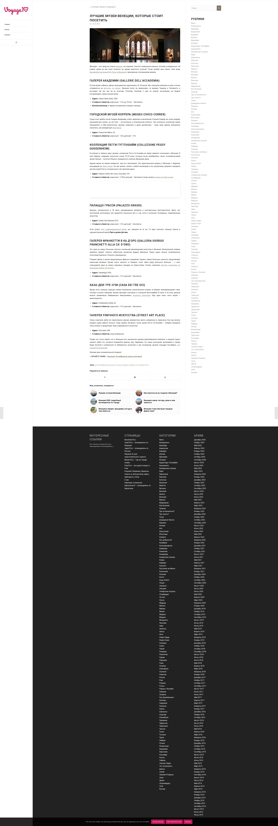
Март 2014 (198, 789)
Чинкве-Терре (197, 347)
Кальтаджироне (197, 129)
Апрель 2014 (199, 786)
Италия (95, 7)
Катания (194, 158)
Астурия (194, 43)
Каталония (195, 155)
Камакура (195, 132)
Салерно (194, 278)
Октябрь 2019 (199, 614)
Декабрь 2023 (200, 480)
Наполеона (116, 128)
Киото (193, 161)
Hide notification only (174, 822)
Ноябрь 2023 (199, 483)
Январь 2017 (199, 709)
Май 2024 (198, 468)
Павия (193, 232)
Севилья (194, 289)
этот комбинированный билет (114, 229)
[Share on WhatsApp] (165, 377)
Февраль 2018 (200, 672)
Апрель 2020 (199, 597)
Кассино (194, 149)
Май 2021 (198, 560)
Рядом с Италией (198, 272)
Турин (193, 321)
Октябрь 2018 (199, 649)
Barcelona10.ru (130, 440)
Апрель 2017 (199, 700)
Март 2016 (198, 735)
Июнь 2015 (198, 760)
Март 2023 (198, 506)
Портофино (195, 252)
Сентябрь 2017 (200, 686)
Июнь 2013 (198, 815)
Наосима (194, 206)
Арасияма (195, 40)
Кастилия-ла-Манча (199, 152)
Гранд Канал (107, 166)
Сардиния (195, 286)
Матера (194, 192)
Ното (193, 218)
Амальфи (195, 29)
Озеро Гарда (196, 221)
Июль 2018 (198, 657)
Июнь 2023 (198, 497)
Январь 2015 (199, 772)
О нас (126, 480)
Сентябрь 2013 (200, 806)
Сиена (193, 292)
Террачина (195, 309)
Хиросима (195, 335)
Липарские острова (199, 175)
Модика (194, 201)
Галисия (194, 92)
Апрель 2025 (199, 448)
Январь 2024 (199, 477)
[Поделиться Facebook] (105, 377)
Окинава (194, 226)
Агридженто (196, 26)
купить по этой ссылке (164, 177)
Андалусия (195, 32)
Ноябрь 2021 (199, 548)
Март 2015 (198, 766)
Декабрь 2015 (200, 743)
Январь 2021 (199, 571)
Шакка (193, 352)
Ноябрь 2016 (199, 715)
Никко (193, 215)
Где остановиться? (198, 95)
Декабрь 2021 (200, 546)
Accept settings (158, 822)
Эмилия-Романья (198, 358)
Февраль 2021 (200, 569)
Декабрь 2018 (200, 643)
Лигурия (194, 172)
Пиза (193, 246)
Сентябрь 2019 (200, 617)
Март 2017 (198, 703)
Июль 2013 (198, 812)
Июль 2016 (198, 723)
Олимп (127, 463)
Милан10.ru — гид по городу (135, 460)
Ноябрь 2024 (199, 454)
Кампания (195, 135)
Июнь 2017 (198, 695)
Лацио (193, 166)
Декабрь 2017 (200, 677)
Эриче (193, 364)
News (193, 23)
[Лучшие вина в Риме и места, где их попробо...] (276, 413)
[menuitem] (16, 24)
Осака (193, 229)
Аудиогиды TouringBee (200, 46)
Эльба (193, 355)
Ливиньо (194, 169)
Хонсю (194, 341)
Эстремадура (196, 367)
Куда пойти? (196, 163)
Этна (193, 370)
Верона (194, 83)
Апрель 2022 (199, 537)
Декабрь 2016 (200, 712)
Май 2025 (198, 445)
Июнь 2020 (198, 591)
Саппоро (194, 284)
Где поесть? (196, 98)
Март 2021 (198, 566)
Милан (193, 195)
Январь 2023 (199, 511)
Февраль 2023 (200, 508)
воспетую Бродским (141, 295)
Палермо (195, 235)
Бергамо (194, 60)
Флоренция (195, 329)
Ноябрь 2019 (199, 611)
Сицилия (194, 298)
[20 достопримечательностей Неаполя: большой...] (1, 413)
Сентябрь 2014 (200, 775)
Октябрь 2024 (199, 457)
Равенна (194, 258)
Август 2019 (199, 620)
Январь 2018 (199, 674)
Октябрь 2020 (199, 580)
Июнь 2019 (198, 626)
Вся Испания (196, 89)
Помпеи (194, 249)
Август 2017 (199, 689)
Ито (192, 112)
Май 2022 (198, 534)
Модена (194, 198)
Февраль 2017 (200, 706)
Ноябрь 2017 (199, 680)
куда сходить (123, 365)
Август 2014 (199, 778)
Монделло (195, 204)
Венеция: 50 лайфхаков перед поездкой (125, 356)
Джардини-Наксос (198, 103)
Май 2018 (198, 663)
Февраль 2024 (200, 474)
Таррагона (195, 307)
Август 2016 (199, 720)
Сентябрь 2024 (200, 460)
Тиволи (194, 312)
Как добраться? (197, 123)
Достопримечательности (105, 365)
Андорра (194, 35)
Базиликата (195, 49)
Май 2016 (198, 729)
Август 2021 (199, 554)
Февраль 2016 (200, 737)
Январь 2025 (199, 451)
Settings (188, 822)
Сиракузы (195, 295)
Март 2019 (198, 634)
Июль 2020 (198, 589)
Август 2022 (199, 526)
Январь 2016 (199, 740)
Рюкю (193, 269)
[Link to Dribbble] (16, 42)
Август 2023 (199, 491)
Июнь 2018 (198, 660)
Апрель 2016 (199, 732)
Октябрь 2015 (199, 749)
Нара (193, 209)
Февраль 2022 (200, 540)
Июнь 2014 (198, 780)
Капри (193, 143)
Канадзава (195, 138)
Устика (194, 327)
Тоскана (194, 318)
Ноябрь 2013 (199, 800)
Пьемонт (194, 255)
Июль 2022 (198, 528)
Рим (193, 264)
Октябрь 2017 (199, 683)
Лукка (193, 183)
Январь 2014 (199, 795)
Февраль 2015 (200, 769)
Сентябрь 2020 (200, 583)
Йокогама (195, 118)
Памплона (195, 238)
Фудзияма (195, 332)
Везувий (194, 75)
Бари (193, 55)
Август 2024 (199, 463)
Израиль (194, 106)
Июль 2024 (198, 466)
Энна (193, 361)
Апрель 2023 (199, 503)
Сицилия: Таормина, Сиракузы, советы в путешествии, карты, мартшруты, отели (136, 474)
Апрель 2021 (199, 563)
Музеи (132, 365)
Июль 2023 (198, 494)
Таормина (195, 304)
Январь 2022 (199, 543)
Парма (193, 241)
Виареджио (195, 86)
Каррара (194, 146)
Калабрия (195, 126)
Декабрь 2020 (200, 574)
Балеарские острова (199, 52)
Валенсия (195, 66)
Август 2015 (199, 755)
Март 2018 (198, 669)
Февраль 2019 (200, 637)
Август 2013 (199, 809)
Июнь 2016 (198, 726)
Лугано (194, 181)
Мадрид (194, 186)
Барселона (195, 57)
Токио (193, 315)
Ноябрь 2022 (199, 517)
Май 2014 (198, 783)
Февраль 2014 (200, 792)
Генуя (193, 100)
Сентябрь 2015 (200, 752)
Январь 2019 (199, 640)
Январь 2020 (199, 606)
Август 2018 (199, 654)
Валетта (194, 69)
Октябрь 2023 (199, 485)
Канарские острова (199, 141)
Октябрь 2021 (199, 551)
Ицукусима (195, 115)
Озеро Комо (196, 223)
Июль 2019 (198, 623)
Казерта (194, 120)
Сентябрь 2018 (200, 652)
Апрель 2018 (199, 666)
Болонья (194, 63)
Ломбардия (195, 178)
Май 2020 (198, 594)
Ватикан (194, 72)
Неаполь (194, 212)
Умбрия (194, 324)
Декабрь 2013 (200, 798)
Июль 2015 (198, 757)
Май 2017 (198, 697)
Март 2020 (198, 600)
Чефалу (194, 344)
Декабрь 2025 (200, 440)
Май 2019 (198, 629)
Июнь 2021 (198, 557)
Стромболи (195, 301)
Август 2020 (199, 586)
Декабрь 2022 (200, 514)
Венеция (111, 7)
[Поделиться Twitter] (135, 377)
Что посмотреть (142, 365)
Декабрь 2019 (200, 609)
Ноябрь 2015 (199, 746)
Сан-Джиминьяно (198, 281)
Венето (103, 7)
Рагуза (194, 261)
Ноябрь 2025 (199, 443)
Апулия (194, 37)
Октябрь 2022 (199, 520)
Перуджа (195, 244)
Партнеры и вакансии (133, 483)
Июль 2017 (198, 692)
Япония (194, 372)
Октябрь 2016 (199, 717)
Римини (194, 267)
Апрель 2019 (199, 632)
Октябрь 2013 (199, 803)
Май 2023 (198, 500)
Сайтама (194, 275)
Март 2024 (198, 471)
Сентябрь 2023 (200, 488)
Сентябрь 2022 (200, 523)
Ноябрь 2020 (199, 577)
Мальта (194, 189)
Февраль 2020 (200, 603)
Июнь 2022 (198, 531)
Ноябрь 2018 (199, 646)
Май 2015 (198, 763)
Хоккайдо (195, 338)
